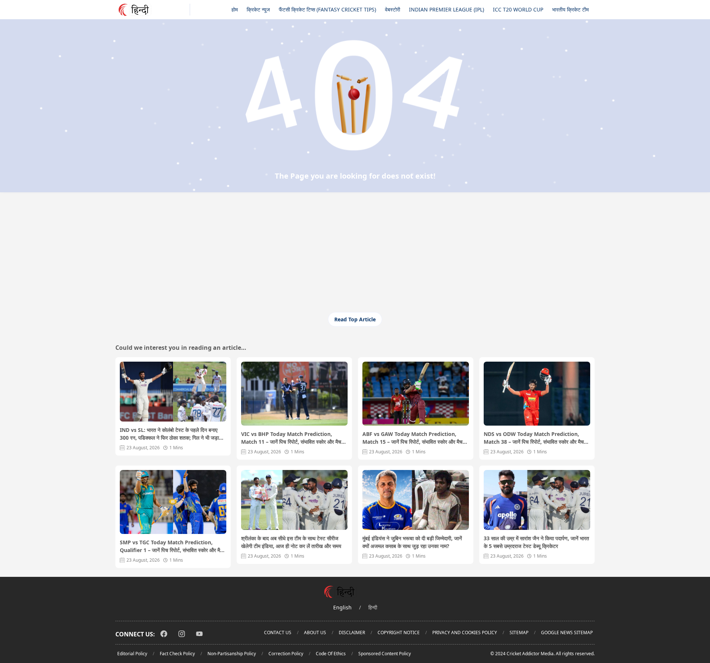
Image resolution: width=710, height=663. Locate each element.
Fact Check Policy (177, 653)
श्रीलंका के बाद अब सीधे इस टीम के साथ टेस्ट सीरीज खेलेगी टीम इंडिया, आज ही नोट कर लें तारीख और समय (291, 542)
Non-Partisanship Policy (231, 653)
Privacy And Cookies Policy (464, 632)
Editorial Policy (132, 653)
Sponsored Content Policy (384, 653)
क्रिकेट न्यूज (258, 9)
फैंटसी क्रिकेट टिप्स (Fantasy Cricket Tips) (327, 9)
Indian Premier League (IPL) (446, 9)
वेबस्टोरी (392, 9)
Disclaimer (352, 632)
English (342, 607)
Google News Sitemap (567, 632)
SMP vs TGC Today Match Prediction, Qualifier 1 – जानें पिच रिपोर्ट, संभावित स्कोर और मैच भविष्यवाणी (171, 546)
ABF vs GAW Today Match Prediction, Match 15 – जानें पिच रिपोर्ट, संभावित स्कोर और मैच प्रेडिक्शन (412, 438)
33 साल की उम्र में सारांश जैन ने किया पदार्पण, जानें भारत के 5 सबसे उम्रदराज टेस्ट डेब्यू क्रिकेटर (536, 542)
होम (234, 9)
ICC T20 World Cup (518, 9)
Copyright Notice (399, 632)
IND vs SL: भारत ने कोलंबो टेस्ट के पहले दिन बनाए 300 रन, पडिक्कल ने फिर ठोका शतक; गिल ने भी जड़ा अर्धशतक (169, 434)
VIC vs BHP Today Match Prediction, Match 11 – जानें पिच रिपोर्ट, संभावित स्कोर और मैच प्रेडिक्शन (291, 438)
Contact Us (277, 632)
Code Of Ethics (331, 653)
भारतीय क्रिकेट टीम (570, 9)
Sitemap (519, 632)
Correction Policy (285, 653)
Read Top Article (355, 319)
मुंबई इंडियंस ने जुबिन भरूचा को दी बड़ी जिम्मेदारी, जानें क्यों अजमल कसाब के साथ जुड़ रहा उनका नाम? (412, 542)
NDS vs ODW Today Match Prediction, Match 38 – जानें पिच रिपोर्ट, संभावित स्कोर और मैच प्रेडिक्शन (534, 438)
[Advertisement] (355, 256)
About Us (315, 632)
